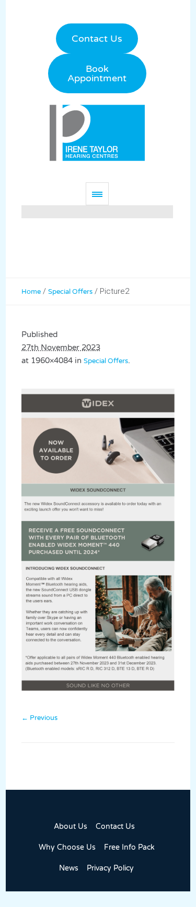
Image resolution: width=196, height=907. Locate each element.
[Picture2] (98, 544)
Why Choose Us (67, 847)
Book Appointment (96, 73)
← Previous (39, 718)
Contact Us (97, 38)
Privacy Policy (110, 868)
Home (31, 292)
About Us (70, 826)
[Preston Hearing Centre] (97, 132)
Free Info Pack (129, 847)
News (68, 868)
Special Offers (70, 292)
